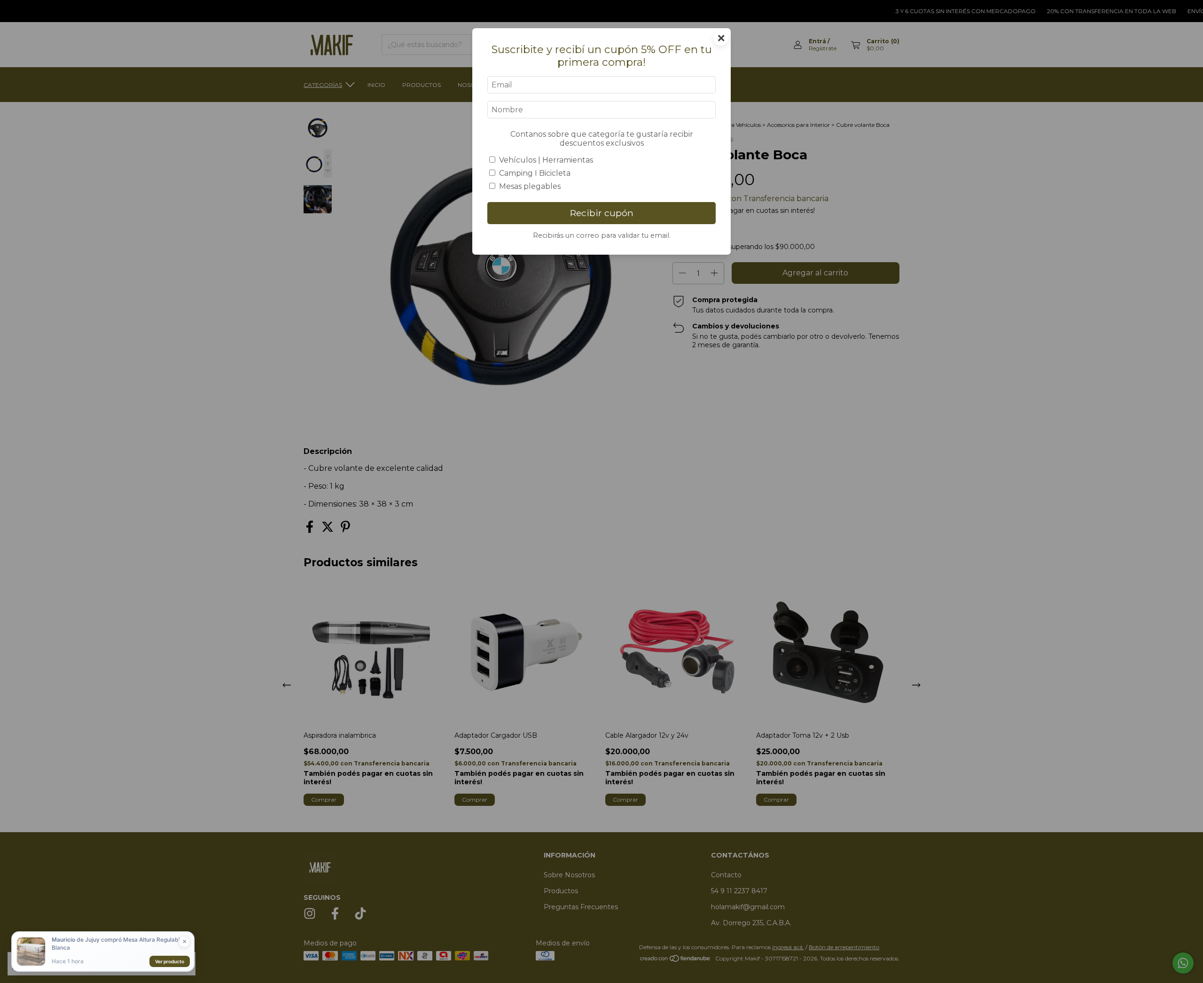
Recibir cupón (601, 212)
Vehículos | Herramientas (546, 160)
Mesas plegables (530, 186)
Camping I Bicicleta (534, 173)
